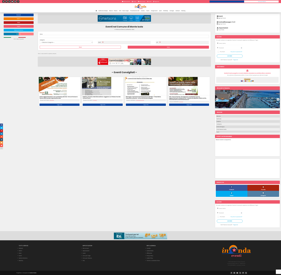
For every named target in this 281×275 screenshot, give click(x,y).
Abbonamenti (126, 1)
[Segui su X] (9, 1)
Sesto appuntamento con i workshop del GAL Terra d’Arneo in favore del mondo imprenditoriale (59, 97)
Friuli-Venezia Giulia (221, 129)
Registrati (156, 1)
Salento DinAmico (23, 258)
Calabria (219, 121)
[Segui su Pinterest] (6, 1)
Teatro (147, 10)
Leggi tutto (59, 104)
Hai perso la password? (236, 51)
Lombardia (128, 29)
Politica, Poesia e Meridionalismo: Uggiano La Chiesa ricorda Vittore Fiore (102, 97)
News (20, 253)
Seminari (178, 10)
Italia (133, 29)
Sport (160, 10)
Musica (111, 10)
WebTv (20, 250)
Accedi (149, 1)
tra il (99, 42)
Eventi (20, 255)
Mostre (115, 10)
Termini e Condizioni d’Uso (153, 260)
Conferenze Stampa (103, 10)
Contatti (149, 248)
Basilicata (219, 118)
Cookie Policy (150, 258)
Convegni (172, 10)
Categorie (42, 40)
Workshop (165, 10)
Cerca (41, 34)
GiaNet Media (150, 250)
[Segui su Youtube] (12, 1)
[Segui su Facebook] (18, 1)
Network (21, 248)
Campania (219, 124)
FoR (120, 10)
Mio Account (142, 1)
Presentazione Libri (134, 10)
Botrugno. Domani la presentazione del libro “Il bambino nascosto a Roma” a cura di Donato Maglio (143, 97)
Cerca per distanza (262, 1)
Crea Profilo (221, 29)
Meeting (183, 10)
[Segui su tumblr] (3, 1)
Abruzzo (219, 116)
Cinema (143, 10)
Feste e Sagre (125, 10)
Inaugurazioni (154, 10)
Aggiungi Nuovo (222, 18)
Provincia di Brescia (120, 29)
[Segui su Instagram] (15, 1)
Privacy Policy (150, 255)
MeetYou (21, 260)
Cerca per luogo (227, 1)
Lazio (218, 132)
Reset (80, 47)
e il (157, 42)
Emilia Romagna (221, 126)
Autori (134, 1)
